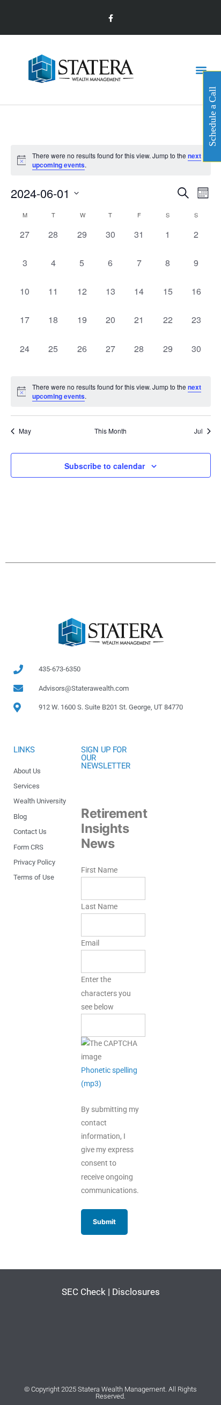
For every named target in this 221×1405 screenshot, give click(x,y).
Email (90, 943)
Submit (104, 1222)
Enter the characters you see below (106, 993)
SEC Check (84, 1291)
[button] (201, 70)
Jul (198, 431)
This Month (110, 431)
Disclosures (136, 1291)
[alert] (111, 391)
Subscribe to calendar (104, 465)
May (25, 431)
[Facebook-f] (110, 18)
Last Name (99, 906)
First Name (99, 870)
